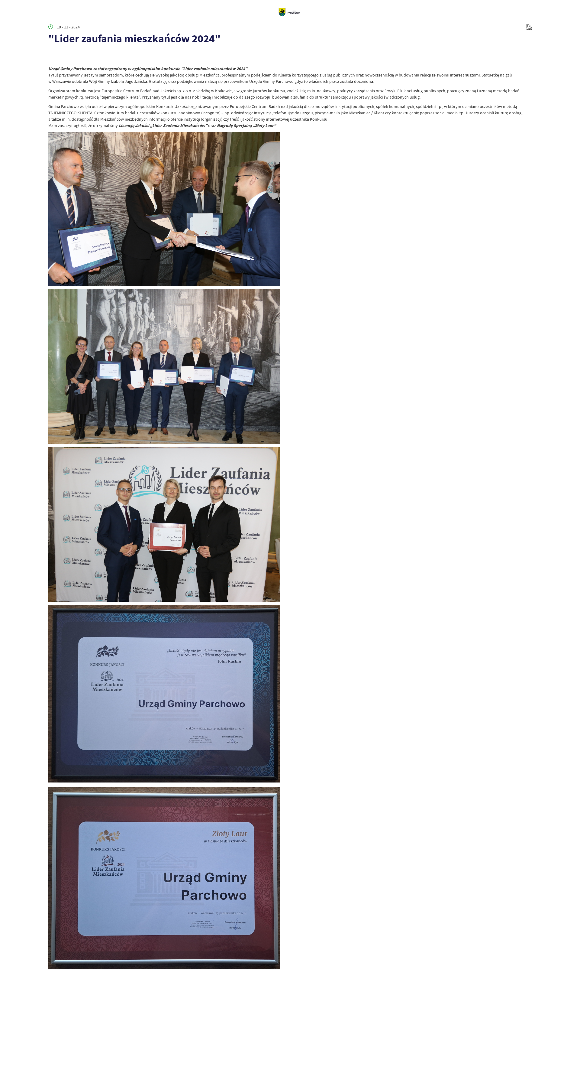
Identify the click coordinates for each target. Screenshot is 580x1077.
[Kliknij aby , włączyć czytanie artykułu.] (53, 57)
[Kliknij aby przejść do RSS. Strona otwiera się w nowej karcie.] (529, 27)
